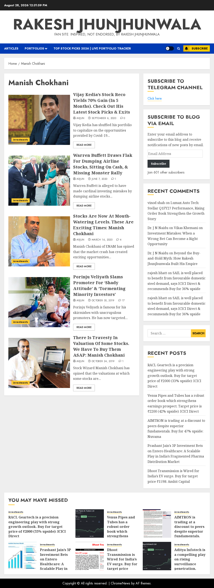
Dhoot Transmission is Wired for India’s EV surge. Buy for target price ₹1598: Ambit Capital (173, 476)
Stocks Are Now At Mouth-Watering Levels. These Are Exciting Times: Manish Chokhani (103, 224)
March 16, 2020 (102, 240)
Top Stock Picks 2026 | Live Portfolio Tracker (92, 48)
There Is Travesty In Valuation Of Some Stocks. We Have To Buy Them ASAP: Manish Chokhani (101, 346)
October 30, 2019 (103, 300)
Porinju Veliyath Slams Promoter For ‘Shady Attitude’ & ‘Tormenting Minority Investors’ (99, 285)
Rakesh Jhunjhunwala (107, 24)
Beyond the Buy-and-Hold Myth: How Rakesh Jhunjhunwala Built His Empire (174, 258)
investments (20, 140)
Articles (11, 48)
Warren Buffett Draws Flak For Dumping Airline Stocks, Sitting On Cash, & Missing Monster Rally (102, 164)
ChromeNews (120, 583)
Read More (84, 145)
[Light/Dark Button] (170, 48)
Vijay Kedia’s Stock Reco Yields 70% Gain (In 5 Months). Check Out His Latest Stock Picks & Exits (101, 103)
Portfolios (34, 48)
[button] (178, 48)
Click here (155, 98)
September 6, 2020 (104, 118)
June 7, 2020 (99, 179)
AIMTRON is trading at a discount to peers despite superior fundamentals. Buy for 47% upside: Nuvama (189, 531)
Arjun (80, 118)
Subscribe (200, 48)
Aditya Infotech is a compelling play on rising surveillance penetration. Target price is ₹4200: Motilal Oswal (189, 566)
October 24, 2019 (103, 361)
